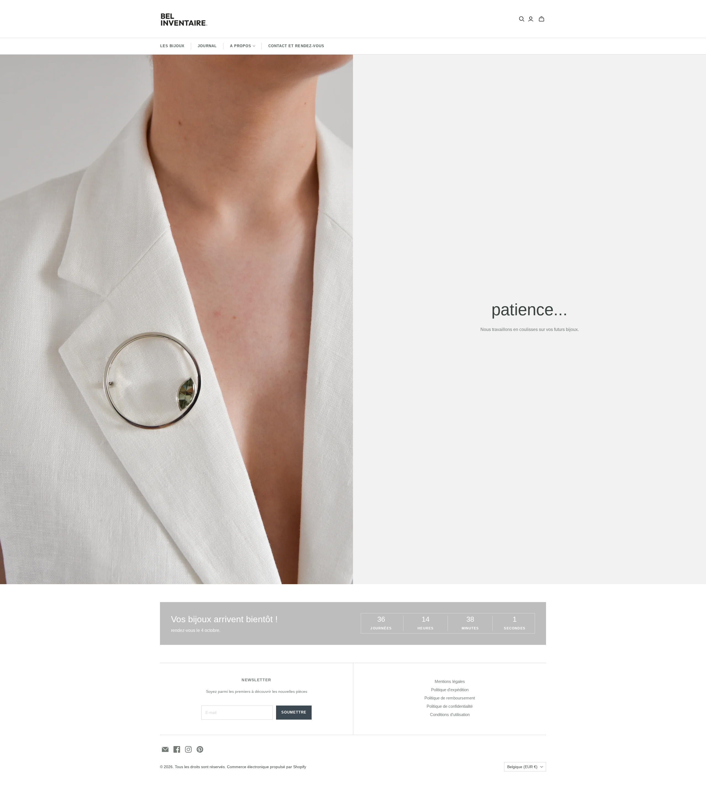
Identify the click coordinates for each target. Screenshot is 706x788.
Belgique (522, 767)
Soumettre (293, 712)
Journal (207, 46)
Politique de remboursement (449, 698)
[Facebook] (176, 749)
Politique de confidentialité (450, 706)
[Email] (165, 749)
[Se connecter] (531, 19)
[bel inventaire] (184, 19)
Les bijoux (172, 46)
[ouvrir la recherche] (522, 19)
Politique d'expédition (450, 689)
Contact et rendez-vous (296, 46)
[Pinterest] (200, 749)
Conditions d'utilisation (450, 714)
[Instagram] (188, 749)
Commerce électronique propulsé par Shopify (266, 767)
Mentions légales (450, 681)
